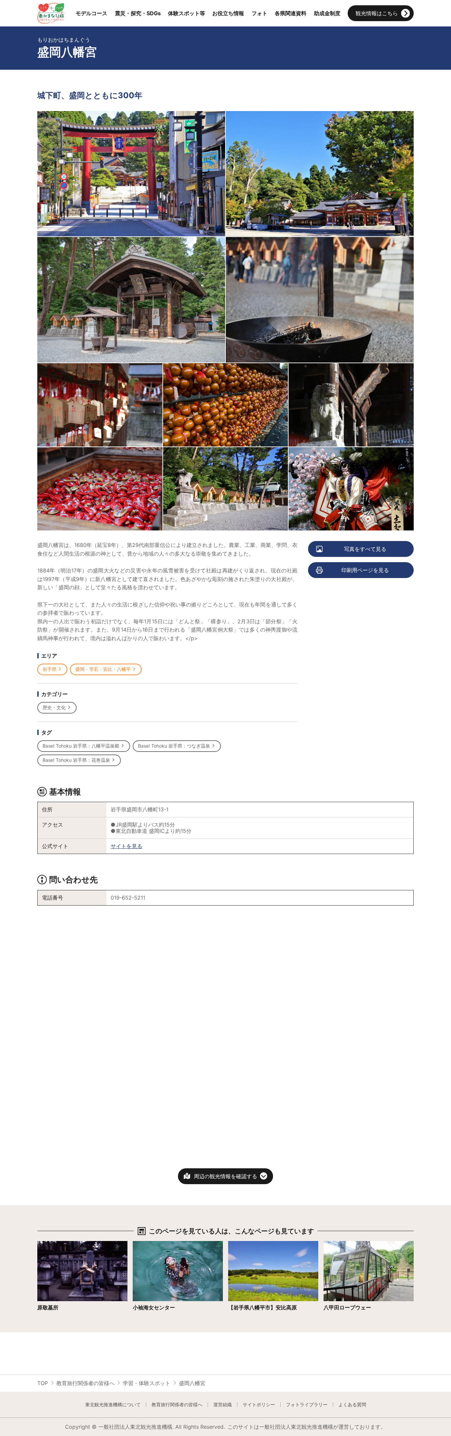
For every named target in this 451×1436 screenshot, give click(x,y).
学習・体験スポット (146, 1383)
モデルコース (91, 13)
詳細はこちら (53, 1244)
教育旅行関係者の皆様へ (85, 1383)
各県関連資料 (290, 13)
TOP (42, 1383)
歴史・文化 (54, 707)
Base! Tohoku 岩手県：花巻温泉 (76, 760)
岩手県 (49, 669)
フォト (259, 13)
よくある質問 (352, 1404)
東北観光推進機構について (113, 1404)
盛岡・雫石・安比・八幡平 (103, 669)
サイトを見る (126, 846)
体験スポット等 (186, 13)
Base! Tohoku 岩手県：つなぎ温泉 (174, 746)
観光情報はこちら (377, 13)
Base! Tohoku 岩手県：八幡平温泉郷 (81, 746)
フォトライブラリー (307, 1404)
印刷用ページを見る (365, 570)
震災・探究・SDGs (138, 13)
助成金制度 (327, 13)
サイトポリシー (259, 1404)
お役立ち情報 (228, 13)
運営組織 (222, 1404)
